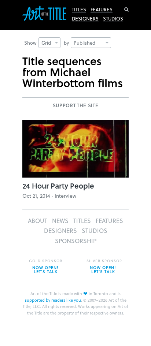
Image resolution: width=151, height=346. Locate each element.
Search (126, 9)
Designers (85, 18)
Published (84, 42)
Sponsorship (75, 241)
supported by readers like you (53, 300)
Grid (46, 42)
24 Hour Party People (58, 185)
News (60, 220)
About (37, 220)
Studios (113, 18)
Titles (79, 9)
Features (102, 9)
